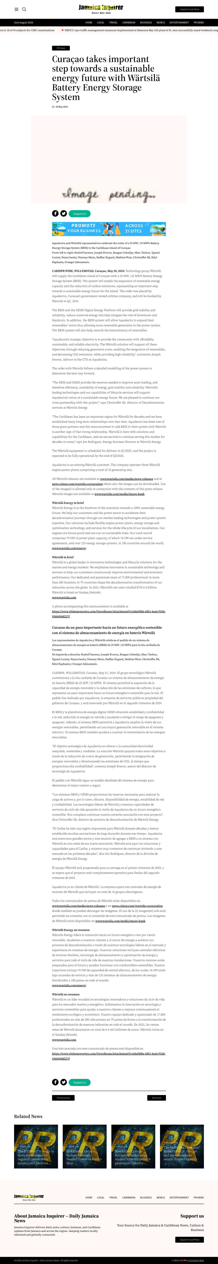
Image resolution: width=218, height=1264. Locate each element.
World (161, 22)
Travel (113, 22)
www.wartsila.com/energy (69, 548)
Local (100, 22)
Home (88, 22)
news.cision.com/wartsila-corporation (77, 484)
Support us (79, 214)
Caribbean (128, 22)
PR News (199, 22)
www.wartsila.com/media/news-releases (126, 479)
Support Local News (189, 9)
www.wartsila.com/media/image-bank (119, 494)
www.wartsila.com (64, 597)
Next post (156, 1097)
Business (146, 22)
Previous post (63, 1097)
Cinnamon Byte (196, 1260)
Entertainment (179, 22)
